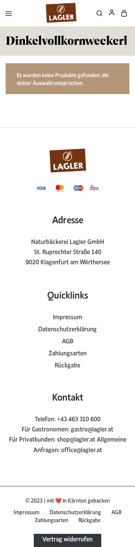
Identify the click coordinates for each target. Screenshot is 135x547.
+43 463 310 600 (78, 418)
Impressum (67, 316)
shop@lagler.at (76, 438)
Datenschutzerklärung (67, 328)
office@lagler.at (81, 449)
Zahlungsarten (68, 352)
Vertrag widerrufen (67, 538)
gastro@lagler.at (92, 428)
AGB (67, 340)
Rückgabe (67, 364)
